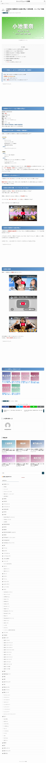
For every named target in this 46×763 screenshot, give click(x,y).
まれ (4, 735)
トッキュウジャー (7, 709)
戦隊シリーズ (6, 692)
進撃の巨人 (5, 753)
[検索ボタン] (44, 1)
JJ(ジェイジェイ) (7, 594)
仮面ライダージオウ (7, 654)
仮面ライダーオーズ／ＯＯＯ (9, 649)
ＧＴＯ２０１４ (6, 506)
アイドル (5, 548)
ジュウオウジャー (7, 704)
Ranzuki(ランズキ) (7, 613)
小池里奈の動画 (8, 60)
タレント (5, 573)
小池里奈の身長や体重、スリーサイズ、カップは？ (15, 56)
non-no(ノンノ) (6, 606)
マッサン (5, 733)
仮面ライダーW (6, 640)
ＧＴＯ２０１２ (6, 504)
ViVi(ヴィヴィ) (6, 620)
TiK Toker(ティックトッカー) (9, 537)
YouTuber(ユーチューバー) (8, 542)
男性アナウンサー (7, 750)
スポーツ (5, 566)
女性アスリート (6, 568)
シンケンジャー (6, 706)
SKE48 (4, 534)
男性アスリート (6, 571)
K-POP (4, 514)
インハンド (6, 489)
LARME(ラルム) (6, 596)
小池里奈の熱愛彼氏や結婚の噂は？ (12, 58)
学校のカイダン (6, 687)
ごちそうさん (6, 723)
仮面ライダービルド (7, 661)
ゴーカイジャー (6, 697)
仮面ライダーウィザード (8, 645)
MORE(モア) (6, 601)
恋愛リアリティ (6, 689)
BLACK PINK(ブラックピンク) (9, 517)
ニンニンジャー (6, 711)
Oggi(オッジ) (6, 608)
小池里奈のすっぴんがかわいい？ (12, 54)
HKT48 (4, 511)
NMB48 (4, 529)
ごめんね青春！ (6, 558)
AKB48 (4, 498)
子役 (4, 684)
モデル (4, 589)
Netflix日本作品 (6, 524)
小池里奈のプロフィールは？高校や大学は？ (14, 51)
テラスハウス (6, 581)
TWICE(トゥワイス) (7, 519)
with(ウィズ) (6, 622)
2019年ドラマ (6, 484)
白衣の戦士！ (6, 496)
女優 (4, 679)
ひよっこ (5, 728)
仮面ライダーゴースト (8, 652)
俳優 (4, 671)
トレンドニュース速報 (23, 1)
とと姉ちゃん (6, 726)
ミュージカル (6, 586)
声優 (4, 676)
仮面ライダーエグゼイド (8, 647)
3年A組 (5, 486)
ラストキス (5, 632)
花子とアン (6, 740)
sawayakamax (7, 429)
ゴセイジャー (6, 702)
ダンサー (5, 576)
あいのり (5, 550)
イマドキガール (6, 553)
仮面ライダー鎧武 (7, 666)
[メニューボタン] (1, 1)
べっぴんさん (6, 730)
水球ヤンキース (6, 748)
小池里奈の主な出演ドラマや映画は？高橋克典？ (15, 52)
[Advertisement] (23, 96)
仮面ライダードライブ (8, 659)
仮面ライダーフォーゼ (8, 664)
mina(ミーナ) (6, 599)
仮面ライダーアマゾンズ (8, 642)
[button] (5, 407)
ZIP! (4, 545)
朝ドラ (4, 716)
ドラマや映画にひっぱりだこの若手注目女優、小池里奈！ (17, 49)
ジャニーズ (5, 561)
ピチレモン (6, 627)
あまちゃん (6, 721)
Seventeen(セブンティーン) (9, 618)
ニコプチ (5, 625)
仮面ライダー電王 (7, 668)
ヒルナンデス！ (6, 584)
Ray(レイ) (5, 615)
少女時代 (5, 521)
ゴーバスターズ (6, 699)
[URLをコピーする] (40, 407)
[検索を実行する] (43, 473)
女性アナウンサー (7, 681)
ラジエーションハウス (8, 491)
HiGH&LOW (5, 509)
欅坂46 (4, 742)
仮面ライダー (6, 637)
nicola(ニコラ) (6, 603)
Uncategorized (6, 540)
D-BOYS (5, 501)
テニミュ (5, 578)
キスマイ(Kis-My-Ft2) (7, 563)
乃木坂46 (5, 635)
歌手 (4, 745)
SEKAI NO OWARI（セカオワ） (9, 532)
